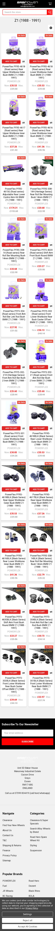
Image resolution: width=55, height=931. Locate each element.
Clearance (7, 820)
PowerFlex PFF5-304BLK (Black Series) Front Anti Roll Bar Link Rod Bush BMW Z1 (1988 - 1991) (41, 622)
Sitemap (7, 860)
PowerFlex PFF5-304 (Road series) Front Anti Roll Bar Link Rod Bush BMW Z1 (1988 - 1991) (14, 315)
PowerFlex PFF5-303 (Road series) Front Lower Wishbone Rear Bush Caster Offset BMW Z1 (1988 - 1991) (41, 317)
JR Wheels (8, 891)
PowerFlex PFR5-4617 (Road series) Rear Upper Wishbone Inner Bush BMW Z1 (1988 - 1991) (13, 133)
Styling (33, 845)
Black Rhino (34, 891)
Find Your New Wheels (14, 825)
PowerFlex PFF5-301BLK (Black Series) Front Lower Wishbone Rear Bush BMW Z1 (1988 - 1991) (41, 683)
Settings (27, 914)
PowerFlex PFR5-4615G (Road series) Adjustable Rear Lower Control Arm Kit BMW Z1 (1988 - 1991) (14, 194)
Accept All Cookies (27, 926)
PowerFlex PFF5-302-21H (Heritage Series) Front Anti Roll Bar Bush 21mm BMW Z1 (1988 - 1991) (13, 378)
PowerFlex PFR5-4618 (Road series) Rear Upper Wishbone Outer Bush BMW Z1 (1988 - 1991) (13, 72)
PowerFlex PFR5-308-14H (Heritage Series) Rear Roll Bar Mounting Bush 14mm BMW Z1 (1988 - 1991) (41, 194)
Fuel (5, 886)
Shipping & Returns (12, 845)
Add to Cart (11, 61)
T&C (5, 840)
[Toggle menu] (4, 4)
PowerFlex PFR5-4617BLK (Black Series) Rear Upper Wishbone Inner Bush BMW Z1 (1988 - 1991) (41, 500)
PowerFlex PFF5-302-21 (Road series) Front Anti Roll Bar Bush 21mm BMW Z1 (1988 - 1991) (41, 378)
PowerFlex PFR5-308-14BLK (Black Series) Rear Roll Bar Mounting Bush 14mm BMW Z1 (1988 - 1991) (41, 561)
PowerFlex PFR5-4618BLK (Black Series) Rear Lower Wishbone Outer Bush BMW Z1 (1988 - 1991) (41, 439)
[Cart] (50, 4)
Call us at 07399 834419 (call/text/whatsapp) (27, 793)
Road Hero (34, 881)
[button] (51, 27)
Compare (23, 61)
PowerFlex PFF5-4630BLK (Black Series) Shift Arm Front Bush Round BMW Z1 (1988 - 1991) (14, 622)
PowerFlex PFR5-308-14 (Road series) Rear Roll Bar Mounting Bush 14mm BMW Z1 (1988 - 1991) (13, 255)
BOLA (31, 896)
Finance (6, 850)
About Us (7, 830)
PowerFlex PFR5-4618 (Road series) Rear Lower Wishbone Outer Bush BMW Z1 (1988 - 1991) (41, 72)
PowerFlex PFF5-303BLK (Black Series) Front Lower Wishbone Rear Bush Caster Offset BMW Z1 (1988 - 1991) (14, 685)
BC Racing (8, 896)
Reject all (27, 920)
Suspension (36, 850)
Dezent (32, 886)
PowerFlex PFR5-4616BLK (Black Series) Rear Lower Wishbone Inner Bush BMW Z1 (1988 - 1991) (14, 561)
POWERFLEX (9, 881)
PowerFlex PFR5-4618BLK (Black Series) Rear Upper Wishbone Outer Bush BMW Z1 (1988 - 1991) (14, 500)
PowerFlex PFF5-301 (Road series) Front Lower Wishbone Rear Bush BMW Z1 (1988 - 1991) (14, 439)
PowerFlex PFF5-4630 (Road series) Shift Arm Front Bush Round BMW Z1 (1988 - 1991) (41, 254)
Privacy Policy (10, 855)
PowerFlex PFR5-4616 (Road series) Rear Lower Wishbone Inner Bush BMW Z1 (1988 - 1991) (41, 133)
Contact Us (8, 835)
